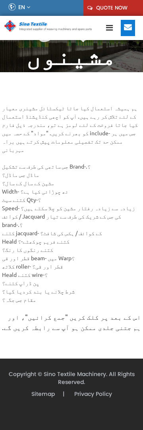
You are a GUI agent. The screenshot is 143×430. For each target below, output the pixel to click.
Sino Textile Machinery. (75, 374)
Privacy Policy (92, 394)
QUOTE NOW (111, 8)
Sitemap (43, 394)
